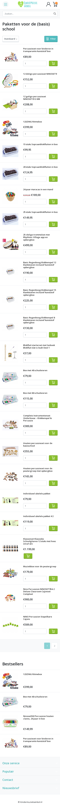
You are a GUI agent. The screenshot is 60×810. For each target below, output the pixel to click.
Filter (53, 38)
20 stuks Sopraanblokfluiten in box (40, 166)
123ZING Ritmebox (32, 121)
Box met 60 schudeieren (35, 393)
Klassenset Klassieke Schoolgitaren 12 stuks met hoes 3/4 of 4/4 (39, 541)
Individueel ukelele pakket (36, 493)
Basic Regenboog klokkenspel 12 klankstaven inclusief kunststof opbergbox (39, 265)
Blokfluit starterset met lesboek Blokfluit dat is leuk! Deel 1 (39, 346)
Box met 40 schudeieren (35, 370)
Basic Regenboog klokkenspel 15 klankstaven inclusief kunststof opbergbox (39, 292)
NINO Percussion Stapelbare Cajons (37, 618)
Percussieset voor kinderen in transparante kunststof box (38, 50)
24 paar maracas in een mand (38, 189)
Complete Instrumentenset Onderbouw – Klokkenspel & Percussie (37, 418)
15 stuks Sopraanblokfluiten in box (40, 144)
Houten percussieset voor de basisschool (37, 444)
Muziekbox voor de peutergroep (39, 566)
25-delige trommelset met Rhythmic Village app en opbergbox (36, 237)
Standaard (10, 38)
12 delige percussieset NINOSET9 (40, 73)
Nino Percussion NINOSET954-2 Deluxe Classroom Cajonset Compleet (39, 591)
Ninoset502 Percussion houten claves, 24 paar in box (38, 717)
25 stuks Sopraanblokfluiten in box (40, 212)
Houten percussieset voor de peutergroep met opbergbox (37, 469)
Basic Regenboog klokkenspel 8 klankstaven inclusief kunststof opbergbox (39, 320)
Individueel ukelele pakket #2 (38, 516)
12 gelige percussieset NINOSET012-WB (34, 97)
